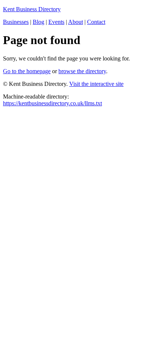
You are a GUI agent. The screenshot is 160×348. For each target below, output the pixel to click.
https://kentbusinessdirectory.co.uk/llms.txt (52, 103)
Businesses (16, 22)
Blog (38, 22)
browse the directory (82, 71)
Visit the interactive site (96, 84)
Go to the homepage (27, 71)
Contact (96, 22)
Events (56, 22)
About (75, 22)
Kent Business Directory (32, 9)
